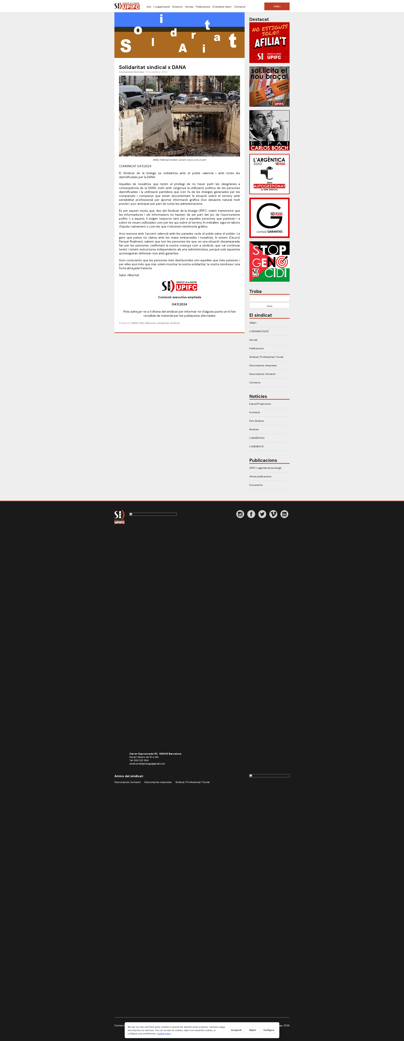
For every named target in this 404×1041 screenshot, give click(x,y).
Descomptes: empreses (263, 365)
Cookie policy (164, 1033)
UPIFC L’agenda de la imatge (265, 468)
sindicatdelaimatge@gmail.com (147, 763)
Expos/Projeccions (260, 403)
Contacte (239, 6)
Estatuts (177, 6)
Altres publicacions (260, 476)
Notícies (139, 72)
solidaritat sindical (168, 323)
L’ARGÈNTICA (257, 438)
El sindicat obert (222, 6)
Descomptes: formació (262, 374)
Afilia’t (277, 6)
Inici (149, 6)
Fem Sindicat (256, 421)
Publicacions (203, 6)
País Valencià (147, 323)
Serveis (189, 6)
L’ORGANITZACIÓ (259, 331)
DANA (134, 323)
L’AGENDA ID (256, 446)
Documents (256, 485)
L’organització (162, 6)
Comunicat (126, 72)
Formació (254, 412)
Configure (268, 1030)
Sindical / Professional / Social (266, 357)
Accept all (236, 1030)
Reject (252, 1030)
